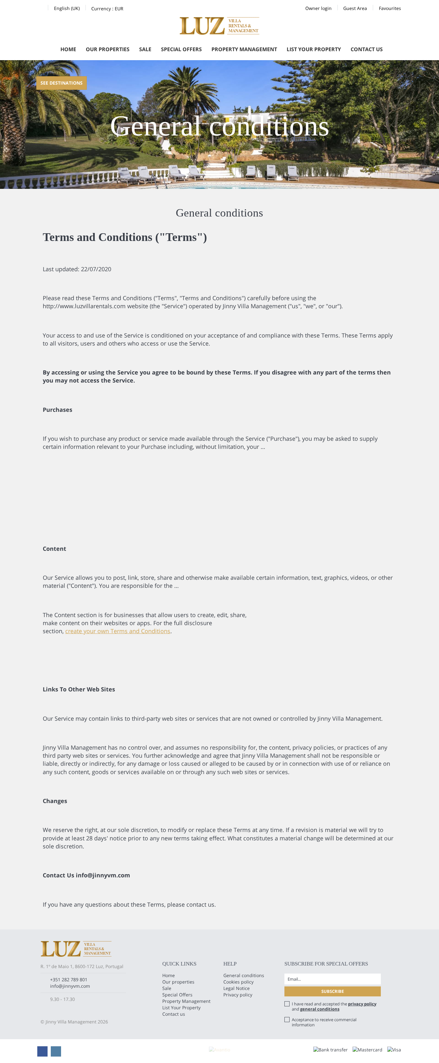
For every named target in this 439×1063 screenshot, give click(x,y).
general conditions (319, 1009)
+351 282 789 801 (68, 979)
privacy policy (362, 1004)
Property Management (244, 49)
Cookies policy (238, 982)
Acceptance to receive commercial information (324, 1022)
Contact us (367, 49)
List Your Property (314, 49)
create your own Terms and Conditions (117, 631)
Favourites (390, 8)
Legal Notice (236, 988)
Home (68, 49)
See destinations (61, 83)
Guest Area (355, 8)
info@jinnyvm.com (70, 986)
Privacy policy (237, 995)
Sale (145, 49)
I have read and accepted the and (334, 1006)
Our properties (108, 49)
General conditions (243, 975)
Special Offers (181, 49)
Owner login (318, 8)
